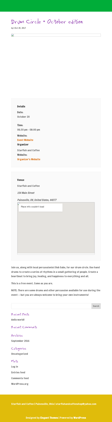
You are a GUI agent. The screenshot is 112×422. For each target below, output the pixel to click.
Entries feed (18, 372)
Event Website (25, 140)
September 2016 (20, 341)
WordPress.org (19, 384)
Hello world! (17, 319)
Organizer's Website (28, 159)
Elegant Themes (49, 418)
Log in (14, 366)
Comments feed (20, 378)
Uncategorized (19, 354)
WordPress (80, 418)
